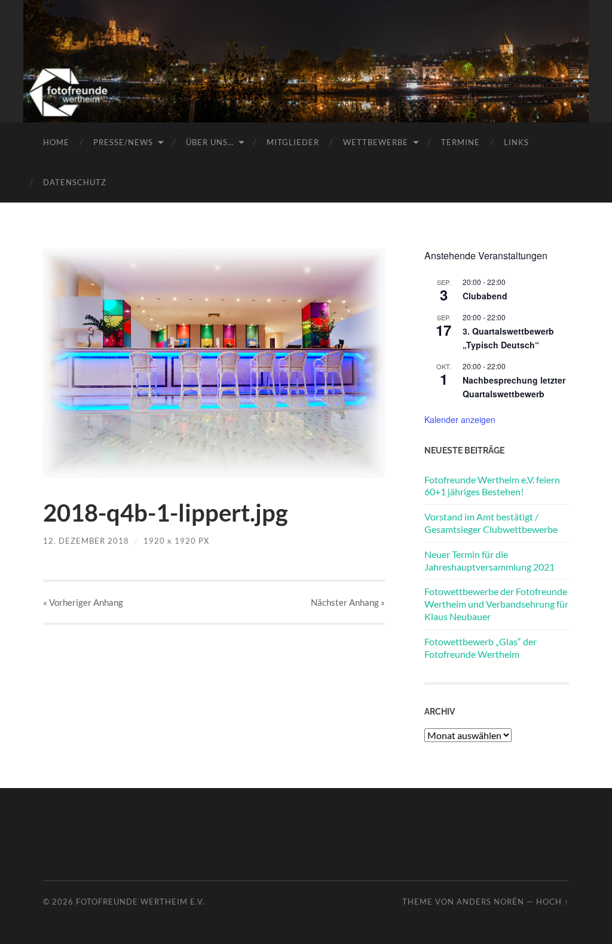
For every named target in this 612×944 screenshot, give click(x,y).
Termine (460, 142)
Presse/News (123, 142)
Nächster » (348, 602)
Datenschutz (74, 182)
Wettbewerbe (375, 142)
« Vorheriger (83, 602)
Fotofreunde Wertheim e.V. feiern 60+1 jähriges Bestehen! (492, 486)
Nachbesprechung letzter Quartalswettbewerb (514, 387)
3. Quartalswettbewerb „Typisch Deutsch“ (508, 338)
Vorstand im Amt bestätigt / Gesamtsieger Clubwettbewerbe (491, 523)
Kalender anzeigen (459, 419)
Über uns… (210, 142)
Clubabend (485, 296)
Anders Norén (490, 901)
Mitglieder (293, 142)
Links (516, 142)
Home (56, 142)
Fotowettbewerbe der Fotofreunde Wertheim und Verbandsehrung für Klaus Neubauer (496, 604)
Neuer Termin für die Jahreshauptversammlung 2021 (489, 560)
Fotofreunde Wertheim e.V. (140, 901)
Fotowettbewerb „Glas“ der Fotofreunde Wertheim (480, 648)
